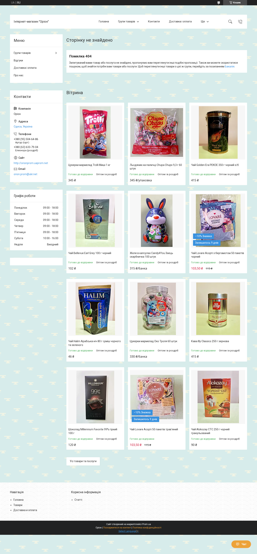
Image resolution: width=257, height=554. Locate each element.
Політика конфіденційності (147, 527)
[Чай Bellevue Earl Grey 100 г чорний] (95, 221)
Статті (78, 499)
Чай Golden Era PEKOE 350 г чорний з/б (215, 164)
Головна (104, 21)
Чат (244, 544)
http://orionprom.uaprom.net (31, 163)
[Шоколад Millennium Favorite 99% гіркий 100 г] (95, 397)
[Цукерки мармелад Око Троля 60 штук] (157, 309)
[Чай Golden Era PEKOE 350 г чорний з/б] (218, 132)
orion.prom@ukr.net (25, 174)
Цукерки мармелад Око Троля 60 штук (153, 341)
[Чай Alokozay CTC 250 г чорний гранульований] (218, 397)
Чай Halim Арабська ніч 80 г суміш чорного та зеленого (94, 343)
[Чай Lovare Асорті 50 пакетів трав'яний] (157, 397)
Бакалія (229, 66)
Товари (17, 505)
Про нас (18, 75)
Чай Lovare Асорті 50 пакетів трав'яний (154, 429)
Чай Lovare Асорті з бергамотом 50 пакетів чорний (217, 255)
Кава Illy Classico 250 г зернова (210, 341)
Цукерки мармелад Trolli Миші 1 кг (89, 164)
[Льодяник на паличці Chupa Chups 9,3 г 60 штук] (157, 132)
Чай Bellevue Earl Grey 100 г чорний (89, 253)
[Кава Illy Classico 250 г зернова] (218, 309)
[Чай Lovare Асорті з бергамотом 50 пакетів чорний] (218, 221)
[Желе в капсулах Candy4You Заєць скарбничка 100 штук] (157, 221)
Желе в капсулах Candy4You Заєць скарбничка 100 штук (151, 255)
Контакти (154, 21)
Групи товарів (126, 21)
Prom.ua (146, 524)
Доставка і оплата (180, 21)
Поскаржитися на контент (117, 527)
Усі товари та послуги (83, 461)
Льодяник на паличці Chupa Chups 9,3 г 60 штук (156, 166)
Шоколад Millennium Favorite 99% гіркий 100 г (92, 431)
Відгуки (18, 60)
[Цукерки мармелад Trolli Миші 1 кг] (95, 132)
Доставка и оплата (25, 510)
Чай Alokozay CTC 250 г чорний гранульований (210, 431)
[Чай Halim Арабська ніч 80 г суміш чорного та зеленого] (95, 309)
